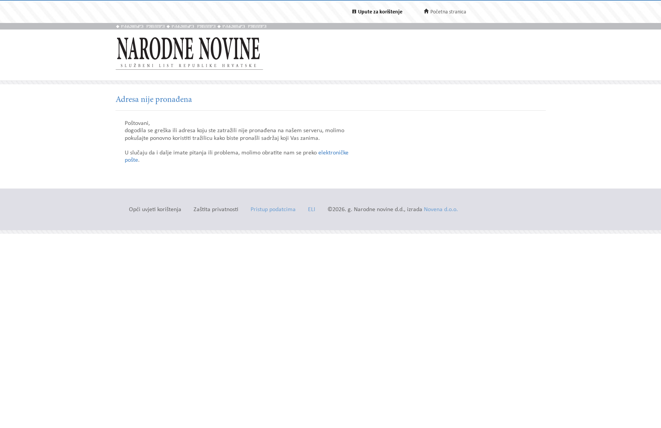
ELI (311, 210)
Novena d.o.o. (441, 210)
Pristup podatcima (273, 210)
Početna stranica (448, 12)
